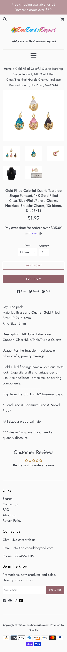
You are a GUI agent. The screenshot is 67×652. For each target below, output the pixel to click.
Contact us (10, 504)
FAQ (6, 509)
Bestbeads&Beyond (38, 625)
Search (8, 498)
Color (27, 245)
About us (9, 515)
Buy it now (33, 278)
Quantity (44, 246)
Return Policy (12, 520)
